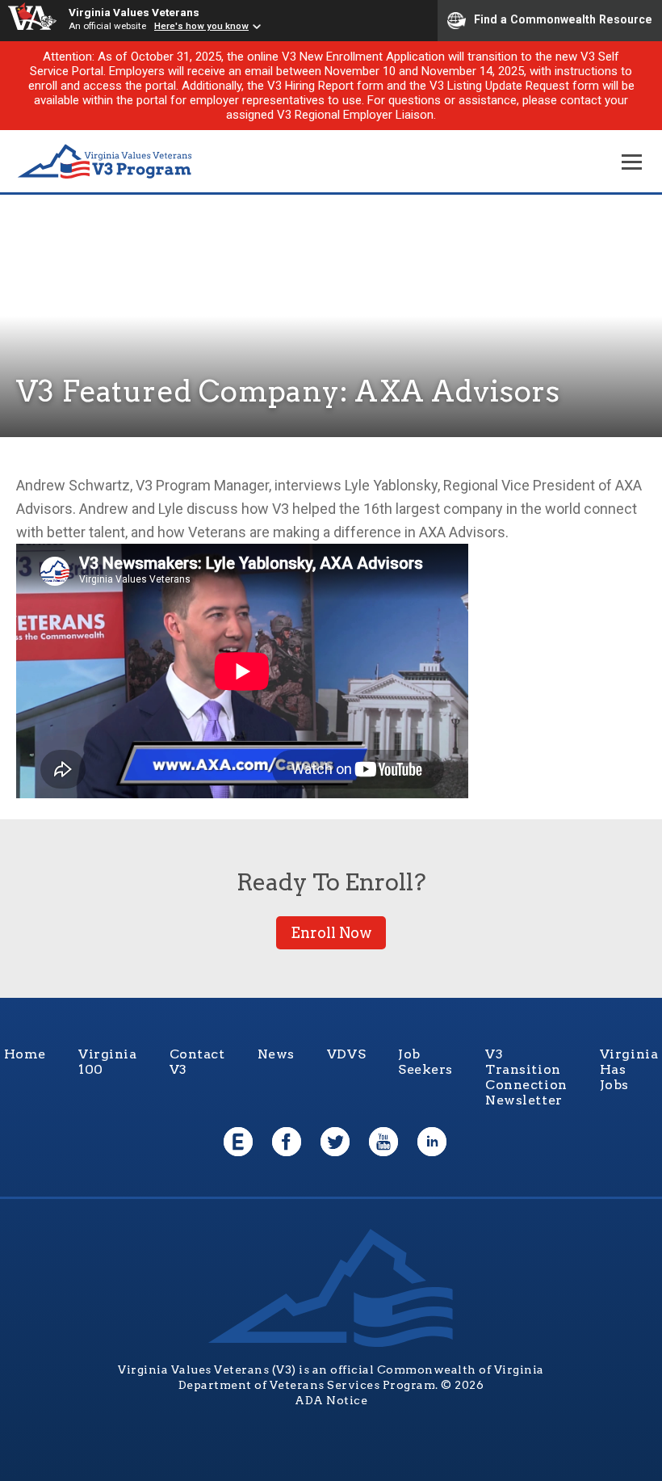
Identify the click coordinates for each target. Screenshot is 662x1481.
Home (25, 1054)
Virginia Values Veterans (134, 12)
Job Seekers (425, 1061)
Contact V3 (197, 1061)
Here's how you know (201, 26)
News (276, 1054)
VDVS (346, 1054)
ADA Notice (331, 1400)
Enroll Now (331, 932)
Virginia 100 (107, 1061)
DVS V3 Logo (105, 162)
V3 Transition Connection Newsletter (526, 1077)
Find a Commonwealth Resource (563, 19)
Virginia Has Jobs (629, 1069)
